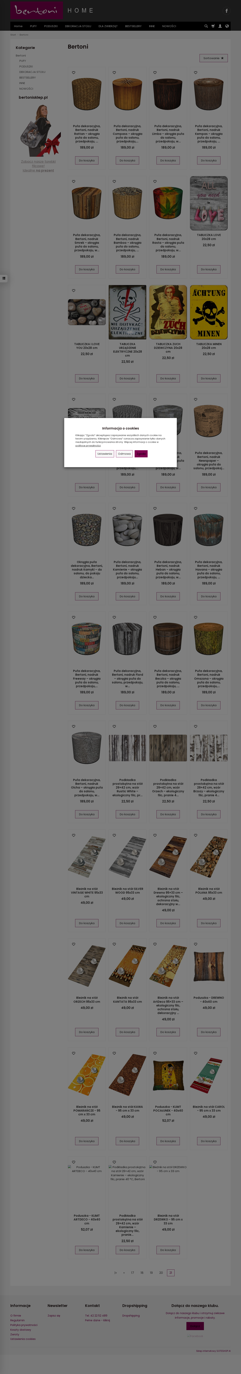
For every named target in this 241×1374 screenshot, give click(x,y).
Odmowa (124, 454)
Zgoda (141, 454)
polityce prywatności (88, 445)
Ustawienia (105, 454)
